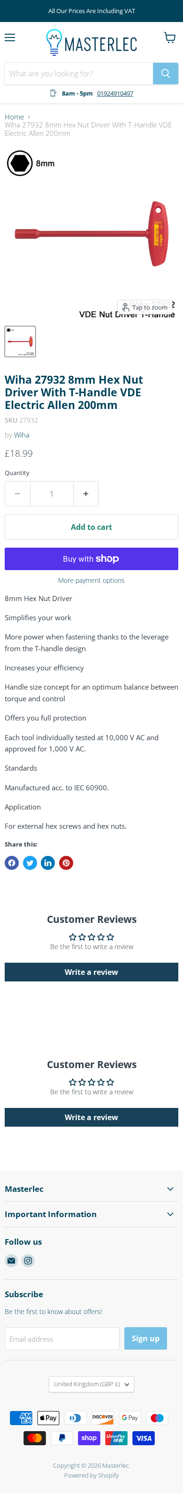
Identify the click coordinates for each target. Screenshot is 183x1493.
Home (14, 117)
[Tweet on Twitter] (30, 863)
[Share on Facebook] (12, 863)
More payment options (91, 580)
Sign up (146, 1338)
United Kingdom (87, 1384)
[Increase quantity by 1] (86, 493)
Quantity (17, 472)
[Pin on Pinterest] (66, 863)
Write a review (91, 972)
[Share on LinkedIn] (48, 863)
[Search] (165, 73)
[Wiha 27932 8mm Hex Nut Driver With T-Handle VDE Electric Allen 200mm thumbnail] (20, 342)
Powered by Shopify (91, 1475)
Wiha (22, 434)
